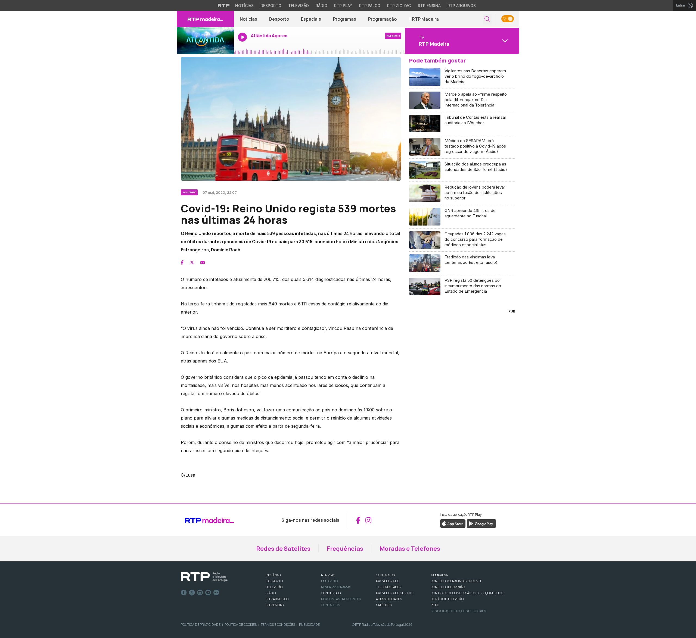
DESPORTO (274, 581)
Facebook (184, 593)
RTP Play (343, 5)
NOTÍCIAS (273, 575)
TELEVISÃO (274, 587)
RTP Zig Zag (399, 5)
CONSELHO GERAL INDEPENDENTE (456, 581)
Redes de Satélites (283, 549)
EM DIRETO (329, 581)
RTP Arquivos (462, 5)
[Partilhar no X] (192, 262)
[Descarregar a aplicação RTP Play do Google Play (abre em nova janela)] (481, 523)
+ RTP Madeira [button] (424, 19)
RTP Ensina (429, 5)
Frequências (345, 549)
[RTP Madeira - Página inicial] (205, 19)
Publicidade (309, 624)
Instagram (200, 593)
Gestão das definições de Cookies (458, 611)
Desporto (270, 5)
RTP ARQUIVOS (277, 599)
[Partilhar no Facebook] (182, 262)
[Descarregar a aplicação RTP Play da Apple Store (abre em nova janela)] (453, 523)
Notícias (244, 5)
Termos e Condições (278, 624)
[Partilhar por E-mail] (202, 262)
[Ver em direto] (205, 40)
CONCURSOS (331, 593)
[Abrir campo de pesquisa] (487, 19)
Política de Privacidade (200, 624)
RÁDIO (271, 593)
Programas (344, 19)
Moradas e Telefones (410, 549)
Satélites (383, 605)
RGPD (435, 605)
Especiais (311, 19)
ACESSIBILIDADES (389, 599)
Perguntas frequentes (341, 599)
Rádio (321, 5)
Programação (382, 19)
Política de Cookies (241, 624)
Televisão (298, 5)
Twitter (192, 593)
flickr (216, 593)
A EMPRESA (439, 575)
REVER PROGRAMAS (336, 587)
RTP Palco (369, 5)
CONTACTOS (385, 575)
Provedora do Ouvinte (395, 593)
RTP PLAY (328, 575)
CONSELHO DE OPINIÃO (448, 587)
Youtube (208, 593)
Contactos (330, 605)
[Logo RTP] (204, 576)
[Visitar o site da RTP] (224, 5)
